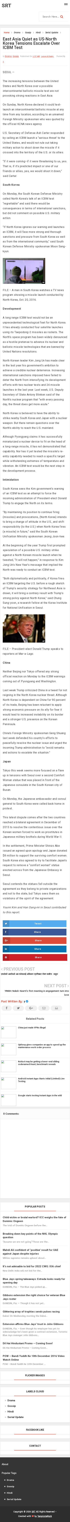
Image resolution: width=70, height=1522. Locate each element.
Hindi (10, 1411)
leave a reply (47, 56)
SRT (6, 5)
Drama (8, 56)
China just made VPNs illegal (32, 1027)
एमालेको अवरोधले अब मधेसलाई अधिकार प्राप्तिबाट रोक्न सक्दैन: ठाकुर (29, 974)
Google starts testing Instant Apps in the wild (40, 1095)
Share (37, 932)
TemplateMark (44, 1516)
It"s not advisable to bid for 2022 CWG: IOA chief (32, 1266)
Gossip (16, 56)
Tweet (37, 923)
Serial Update (15, 1417)
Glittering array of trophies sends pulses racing (31, 1311)
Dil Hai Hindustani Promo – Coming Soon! (28, 1343)
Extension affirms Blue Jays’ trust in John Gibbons (33, 1324)
